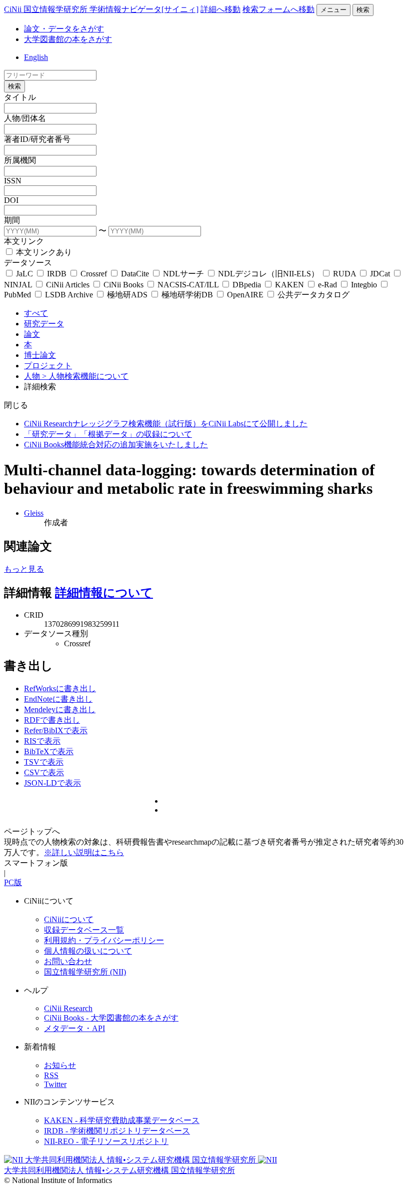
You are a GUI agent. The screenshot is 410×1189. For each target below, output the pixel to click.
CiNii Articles (68, 284)
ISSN (13, 180)
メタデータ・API (74, 1028)
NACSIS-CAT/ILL (188, 284)
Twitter (55, 1084)
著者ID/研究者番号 (37, 139)
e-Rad (327, 284)
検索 (363, 9)
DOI (11, 200)
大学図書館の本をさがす (68, 39)
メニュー (333, 9)
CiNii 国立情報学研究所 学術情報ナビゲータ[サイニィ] (101, 9)
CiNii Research (68, 1008)
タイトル (20, 97)
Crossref (93, 273)
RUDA (344, 273)
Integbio (364, 284)
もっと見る (24, 569)
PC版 (13, 882)
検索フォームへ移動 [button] (278, 9)
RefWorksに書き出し (60, 688)
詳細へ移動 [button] (220, 9)
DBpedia (246, 284)
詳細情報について (104, 592)
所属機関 (20, 160)
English (36, 57)
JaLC (24, 273)
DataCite (135, 273)
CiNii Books (124, 284)
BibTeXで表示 (49, 751)
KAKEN (289, 284)
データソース (28, 262)
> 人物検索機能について (85, 376)
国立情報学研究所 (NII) (85, 972)
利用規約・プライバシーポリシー (104, 940)
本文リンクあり (43, 252)
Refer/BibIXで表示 (56, 730)
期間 (12, 220)
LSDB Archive (69, 294)
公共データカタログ (313, 294)
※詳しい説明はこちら (84, 852)
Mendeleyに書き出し (60, 709)
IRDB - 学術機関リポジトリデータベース (117, 1131)
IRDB (56, 273)
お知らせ (60, 1065)
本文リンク (24, 241)
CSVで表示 (44, 772)
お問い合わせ (68, 961)
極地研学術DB (187, 294)
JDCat (380, 273)
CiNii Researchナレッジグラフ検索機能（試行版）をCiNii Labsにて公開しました (166, 423)
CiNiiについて (69, 919)
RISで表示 (42, 741)
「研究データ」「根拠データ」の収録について (108, 434)
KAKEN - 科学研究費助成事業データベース (122, 1120)
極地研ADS (127, 294)
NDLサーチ (183, 273)
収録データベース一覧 (84, 930)
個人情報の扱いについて (88, 951)
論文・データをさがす (64, 28)
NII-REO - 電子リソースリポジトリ (106, 1141)
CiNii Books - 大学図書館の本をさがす (111, 1018)
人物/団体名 (25, 118)
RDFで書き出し (52, 720)
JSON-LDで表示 (52, 783)
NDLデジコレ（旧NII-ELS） (268, 273)
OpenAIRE (245, 294)
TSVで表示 (44, 762)
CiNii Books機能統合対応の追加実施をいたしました (116, 444)
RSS (51, 1075)
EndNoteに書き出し (58, 699)
